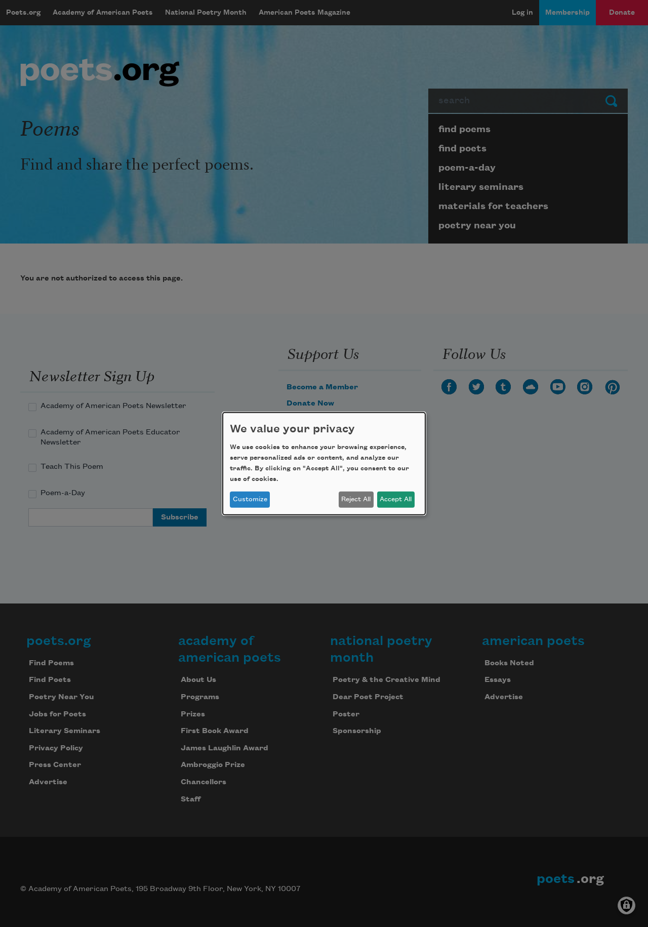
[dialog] (324, 463)
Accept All (396, 499)
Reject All (356, 499)
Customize (250, 499)
